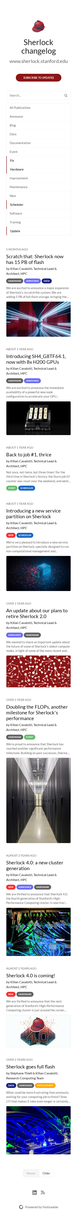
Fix (12, 160)
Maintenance (19, 187)
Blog (13, 125)
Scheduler (16, 204)
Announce (16, 116)
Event (14, 151)
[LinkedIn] (36, 1192)
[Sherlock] (38, 27)
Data (13, 134)
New (13, 196)
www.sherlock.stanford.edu (38, 61)
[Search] (66, 95)
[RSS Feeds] (43, 1192)
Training (15, 222)
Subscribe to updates (38, 77)
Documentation (20, 143)
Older (46, 1173)
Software (16, 213)
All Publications (20, 107)
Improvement (19, 178)
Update (15, 231)
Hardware (17, 169)
